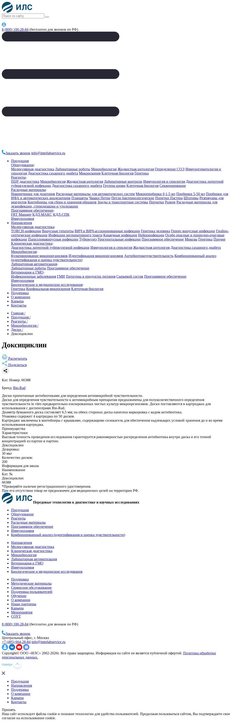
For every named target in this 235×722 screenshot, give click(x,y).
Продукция (20, 161)
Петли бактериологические (132, 198)
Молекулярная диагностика (32, 169)
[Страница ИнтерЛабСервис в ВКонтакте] (12, 649)
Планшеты (79, 198)
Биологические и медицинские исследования (46, 285)
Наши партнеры (23, 604)
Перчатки (156, 202)
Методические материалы (31, 583)
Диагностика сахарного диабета (53, 173)
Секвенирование (172, 186)
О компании (20, 297)
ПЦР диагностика (25, 181)
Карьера (17, 301)
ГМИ (61, 276)
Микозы (191, 239)
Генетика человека (155, 231)
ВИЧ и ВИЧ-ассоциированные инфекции (107, 231)
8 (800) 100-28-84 (15, 29)
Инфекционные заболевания (33, 276)
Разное (170, 202)
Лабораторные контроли (123, 181)
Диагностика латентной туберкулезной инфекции (50, 247)
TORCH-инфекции (26, 231)
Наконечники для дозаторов (33, 194)
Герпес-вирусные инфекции (193, 231)
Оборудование (22, 165)
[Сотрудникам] (4, 25)
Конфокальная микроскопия (48, 289)
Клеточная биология (117, 173)
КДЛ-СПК (61, 214)
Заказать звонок (18, 153)
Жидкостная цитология (136, 169)
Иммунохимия (22, 219)
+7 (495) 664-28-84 (16, 642)
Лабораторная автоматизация (34, 264)
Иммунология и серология (164, 181)
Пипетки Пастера (169, 198)
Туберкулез (88, 239)
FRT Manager (21, 214)
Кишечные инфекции (120, 235)
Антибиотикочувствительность (148, 256)
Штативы (191, 198)
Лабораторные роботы (72, 169)
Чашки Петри (99, 198)
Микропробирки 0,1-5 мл (155, 194)
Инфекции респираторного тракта (75, 235)
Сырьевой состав (129, 276)
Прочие (219, 239)
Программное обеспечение (32, 210)
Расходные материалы (28, 190)
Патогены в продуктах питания (90, 276)
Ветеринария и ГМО (27, 272)
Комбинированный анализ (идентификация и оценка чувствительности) (68, 535)
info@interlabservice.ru (48, 153)
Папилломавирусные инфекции (53, 239)
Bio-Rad (19, 388)
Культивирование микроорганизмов (39, 256)
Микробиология (104, 169)
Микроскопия (90, 173)
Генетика (141, 173)
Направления (21, 223)
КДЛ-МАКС (42, 214)
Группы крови (114, 186)
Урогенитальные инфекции (119, 239)
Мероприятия (21, 612)
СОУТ (16, 616)
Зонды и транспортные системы (123, 202)
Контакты (18, 305)
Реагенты (18, 177)
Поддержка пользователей (31, 592)
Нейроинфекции (151, 235)
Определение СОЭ (170, 169)
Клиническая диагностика (31, 243)
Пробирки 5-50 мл (190, 194)
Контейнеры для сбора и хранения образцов (62, 202)
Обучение (18, 596)
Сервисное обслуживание (31, 587)
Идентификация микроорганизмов (96, 256)
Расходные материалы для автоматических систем (95, 194)
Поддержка (20, 293)
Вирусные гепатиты (58, 231)
